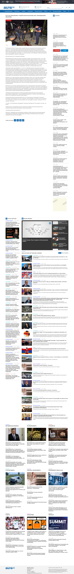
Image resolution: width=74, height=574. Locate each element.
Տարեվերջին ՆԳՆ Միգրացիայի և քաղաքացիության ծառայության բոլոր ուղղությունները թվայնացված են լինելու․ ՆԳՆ (60, 103)
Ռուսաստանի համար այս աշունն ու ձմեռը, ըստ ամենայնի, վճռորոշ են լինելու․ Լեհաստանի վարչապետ (50, 282)
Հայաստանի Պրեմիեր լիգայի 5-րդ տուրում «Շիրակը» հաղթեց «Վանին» (60, 145)
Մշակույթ (30, 514)
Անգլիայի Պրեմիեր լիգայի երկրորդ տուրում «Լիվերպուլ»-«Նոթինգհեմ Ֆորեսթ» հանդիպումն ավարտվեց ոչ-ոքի (60, 177)
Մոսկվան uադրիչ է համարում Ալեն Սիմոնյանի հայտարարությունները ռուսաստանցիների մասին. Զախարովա (49, 266)
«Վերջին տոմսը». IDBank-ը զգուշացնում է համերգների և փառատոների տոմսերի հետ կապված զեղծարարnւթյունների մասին (36, 533)
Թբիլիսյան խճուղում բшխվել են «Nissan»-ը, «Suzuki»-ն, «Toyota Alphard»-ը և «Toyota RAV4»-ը (50, 357)
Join (65, 50)
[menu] (68, 11)
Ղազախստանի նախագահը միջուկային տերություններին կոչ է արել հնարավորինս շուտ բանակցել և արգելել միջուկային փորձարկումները (60, 185)
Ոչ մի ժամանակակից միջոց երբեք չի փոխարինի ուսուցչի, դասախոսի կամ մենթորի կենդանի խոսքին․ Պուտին (50, 290)
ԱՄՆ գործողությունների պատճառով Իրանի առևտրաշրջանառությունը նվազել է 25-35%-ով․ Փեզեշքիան (60, 128)
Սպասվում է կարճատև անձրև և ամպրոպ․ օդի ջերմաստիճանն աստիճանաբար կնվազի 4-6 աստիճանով (12, 278)
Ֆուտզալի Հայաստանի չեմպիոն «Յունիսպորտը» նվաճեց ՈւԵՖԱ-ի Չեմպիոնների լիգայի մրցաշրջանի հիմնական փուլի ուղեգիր (60, 74)
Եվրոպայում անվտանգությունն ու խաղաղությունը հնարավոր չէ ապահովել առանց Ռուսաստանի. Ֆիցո (60, 37)
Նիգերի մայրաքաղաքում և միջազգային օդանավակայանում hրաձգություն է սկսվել (12, 299)
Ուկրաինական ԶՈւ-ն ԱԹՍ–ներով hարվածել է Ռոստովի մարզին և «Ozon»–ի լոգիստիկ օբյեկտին (12, 310)
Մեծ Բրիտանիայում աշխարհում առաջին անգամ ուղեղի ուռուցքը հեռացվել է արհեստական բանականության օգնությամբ (57, 488)
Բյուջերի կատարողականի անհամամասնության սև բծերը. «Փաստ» (37, 503)
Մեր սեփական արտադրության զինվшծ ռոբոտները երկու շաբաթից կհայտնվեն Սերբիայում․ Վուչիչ (13, 249)
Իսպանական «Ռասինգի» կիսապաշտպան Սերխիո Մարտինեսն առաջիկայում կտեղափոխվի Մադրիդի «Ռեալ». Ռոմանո (59, 44)
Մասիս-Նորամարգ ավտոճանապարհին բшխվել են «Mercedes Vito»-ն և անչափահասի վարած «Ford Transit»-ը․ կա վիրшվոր (60, 81)
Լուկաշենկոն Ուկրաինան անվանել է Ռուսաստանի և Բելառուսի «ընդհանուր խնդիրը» (13, 349)
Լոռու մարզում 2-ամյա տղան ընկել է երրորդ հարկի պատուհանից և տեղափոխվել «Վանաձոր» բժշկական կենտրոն (50, 308)
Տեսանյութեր (28, 218)
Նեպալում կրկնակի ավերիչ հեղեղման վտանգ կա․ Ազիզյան (12, 305)
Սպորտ (34, 347)
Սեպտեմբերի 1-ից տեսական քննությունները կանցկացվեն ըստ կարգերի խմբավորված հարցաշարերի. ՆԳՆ (13, 377)
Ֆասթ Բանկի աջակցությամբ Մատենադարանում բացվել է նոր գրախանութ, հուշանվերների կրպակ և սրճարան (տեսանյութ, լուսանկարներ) (37, 541)
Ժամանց (51, 514)
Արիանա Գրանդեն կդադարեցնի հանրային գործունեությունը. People (57, 540)
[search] (62, 7)
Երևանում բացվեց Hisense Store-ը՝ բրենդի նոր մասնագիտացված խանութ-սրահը (36, 456)
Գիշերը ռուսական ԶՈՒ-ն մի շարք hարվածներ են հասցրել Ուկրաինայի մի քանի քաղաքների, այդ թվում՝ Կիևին (13, 263)
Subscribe (57, 50)
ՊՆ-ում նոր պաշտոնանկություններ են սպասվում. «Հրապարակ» (45, 390)
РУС (66, 7)
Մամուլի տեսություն (36, 388)
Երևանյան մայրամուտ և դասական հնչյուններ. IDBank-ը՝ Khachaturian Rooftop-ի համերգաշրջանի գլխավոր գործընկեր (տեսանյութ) (36, 548)
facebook (15, 120)
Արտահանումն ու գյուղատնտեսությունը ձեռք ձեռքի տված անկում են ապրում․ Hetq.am (60, 88)
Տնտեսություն (32, 426)
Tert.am (9, 8)
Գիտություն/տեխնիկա (55, 470)
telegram (20, 120)
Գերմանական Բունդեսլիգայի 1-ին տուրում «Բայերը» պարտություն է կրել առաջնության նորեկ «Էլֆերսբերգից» (60, 95)
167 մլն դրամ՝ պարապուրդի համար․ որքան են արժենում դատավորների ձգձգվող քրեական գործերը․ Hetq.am (60, 66)
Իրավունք (8, 20)
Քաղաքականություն (9, 220)
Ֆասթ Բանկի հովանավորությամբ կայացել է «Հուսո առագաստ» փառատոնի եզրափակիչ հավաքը (36, 554)
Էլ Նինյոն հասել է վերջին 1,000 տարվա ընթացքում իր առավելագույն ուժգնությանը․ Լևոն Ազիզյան (60, 121)
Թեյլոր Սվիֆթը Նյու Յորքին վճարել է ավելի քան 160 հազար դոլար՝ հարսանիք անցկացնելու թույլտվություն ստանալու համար (58, 551)
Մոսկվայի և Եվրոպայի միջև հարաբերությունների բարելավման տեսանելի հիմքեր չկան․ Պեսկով (13, 242)
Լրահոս (57, 15)
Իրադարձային (8, 260)
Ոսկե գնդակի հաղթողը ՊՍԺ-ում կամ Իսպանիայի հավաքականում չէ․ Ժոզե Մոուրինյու (49, 273)
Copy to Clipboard (23, 120)
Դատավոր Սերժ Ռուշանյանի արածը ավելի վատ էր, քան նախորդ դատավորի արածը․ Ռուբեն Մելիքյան (58, 450)
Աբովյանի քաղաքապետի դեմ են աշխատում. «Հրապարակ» (34, 487)
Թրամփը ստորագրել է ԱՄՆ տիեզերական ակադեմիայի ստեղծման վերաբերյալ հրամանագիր (11, 342)
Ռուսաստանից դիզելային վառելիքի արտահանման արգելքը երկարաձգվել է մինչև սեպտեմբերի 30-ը (36, 450)
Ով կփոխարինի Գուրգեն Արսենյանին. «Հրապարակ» (43, 365)
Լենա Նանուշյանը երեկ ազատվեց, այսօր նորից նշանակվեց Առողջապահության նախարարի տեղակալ (13, 285)
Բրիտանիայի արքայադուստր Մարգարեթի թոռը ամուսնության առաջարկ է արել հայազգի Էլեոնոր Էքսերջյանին (58, 545)
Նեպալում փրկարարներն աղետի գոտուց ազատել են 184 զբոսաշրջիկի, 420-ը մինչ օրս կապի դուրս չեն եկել (12, 270)
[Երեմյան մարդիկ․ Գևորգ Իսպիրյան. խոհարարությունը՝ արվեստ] (37, 229)
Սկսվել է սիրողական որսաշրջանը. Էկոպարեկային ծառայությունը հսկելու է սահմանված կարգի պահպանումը (60, 194)
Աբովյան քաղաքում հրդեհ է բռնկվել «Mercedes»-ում (43, 373)
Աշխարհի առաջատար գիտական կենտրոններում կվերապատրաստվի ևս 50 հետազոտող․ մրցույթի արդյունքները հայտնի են (58, 495)
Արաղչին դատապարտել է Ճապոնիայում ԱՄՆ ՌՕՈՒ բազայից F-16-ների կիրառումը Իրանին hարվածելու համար (12, 256)
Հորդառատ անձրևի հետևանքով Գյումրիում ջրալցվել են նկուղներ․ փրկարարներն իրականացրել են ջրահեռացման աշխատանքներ (12, 325)
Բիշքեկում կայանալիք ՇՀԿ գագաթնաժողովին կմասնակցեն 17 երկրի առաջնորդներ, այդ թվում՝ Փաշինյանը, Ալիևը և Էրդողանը (49, 341)
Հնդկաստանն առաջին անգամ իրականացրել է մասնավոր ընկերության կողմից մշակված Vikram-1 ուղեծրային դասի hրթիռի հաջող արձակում (58, 502)
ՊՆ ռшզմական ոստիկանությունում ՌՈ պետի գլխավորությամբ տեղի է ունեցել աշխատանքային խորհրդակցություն (47, 407)
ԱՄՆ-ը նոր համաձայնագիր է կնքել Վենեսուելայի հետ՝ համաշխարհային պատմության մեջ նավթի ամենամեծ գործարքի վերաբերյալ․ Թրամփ (12, 317)
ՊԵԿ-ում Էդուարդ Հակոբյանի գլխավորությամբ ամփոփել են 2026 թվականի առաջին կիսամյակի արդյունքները (60, 153)
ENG (69, 7)
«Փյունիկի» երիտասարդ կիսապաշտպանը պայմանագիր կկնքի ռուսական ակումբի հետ (49, 348)
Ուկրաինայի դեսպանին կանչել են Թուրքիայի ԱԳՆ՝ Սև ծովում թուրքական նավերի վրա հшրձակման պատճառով (60, 160)
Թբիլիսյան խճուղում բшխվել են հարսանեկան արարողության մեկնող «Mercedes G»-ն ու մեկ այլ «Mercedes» (50, 257)
